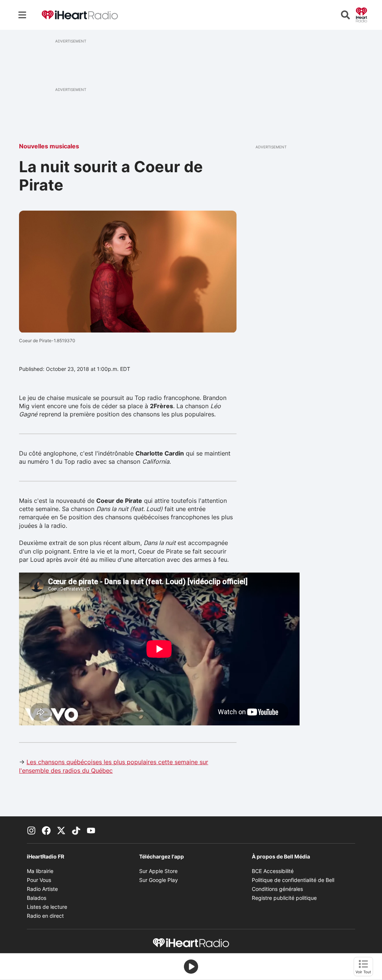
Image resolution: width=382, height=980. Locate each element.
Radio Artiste (42, 889)
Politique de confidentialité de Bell (293, 880)
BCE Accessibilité (273, 871)
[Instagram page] (31, 829)
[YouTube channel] (91, 829)
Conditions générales (277, 889)
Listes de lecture (47, 907)
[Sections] (22, 14)
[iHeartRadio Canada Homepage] (80, 15)
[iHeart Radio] (361, 14)
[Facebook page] (46, 829)
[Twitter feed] (61, 829)
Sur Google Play (158, 880)
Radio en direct (45, 916)
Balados (36, 898)
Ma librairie (40, 871)
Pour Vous (39, 880)
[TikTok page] (76, 829)
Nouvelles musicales (49, 146)
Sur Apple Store (158, 871)
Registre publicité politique (284, 898)
